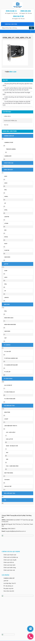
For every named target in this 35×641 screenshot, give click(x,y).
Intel (5, 210)
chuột (6, 419)
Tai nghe (6, 479)
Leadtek (6, 216)
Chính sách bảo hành (9, 565)
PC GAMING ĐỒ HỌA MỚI (11, 365)
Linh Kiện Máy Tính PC (10, 425)
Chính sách (7, 116)
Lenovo (6, 297)
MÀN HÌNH (7, 304)
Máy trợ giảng (8, 473)
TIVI (5, 500)
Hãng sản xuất (8, 169)
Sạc (7, 452)
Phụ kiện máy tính (9, 405)
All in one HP (8, 385)
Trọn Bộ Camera (11, 149)
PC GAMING (7, 344)
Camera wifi (7, 156)
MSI (5, 230)
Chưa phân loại (8, 163)
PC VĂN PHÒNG (8, 378)
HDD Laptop (9, 439)
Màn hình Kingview (10, 324)
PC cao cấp (7, 351)
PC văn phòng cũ (9, 392)
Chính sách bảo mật (9, 570)
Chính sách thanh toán (10, 555)
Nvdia (6, 236)
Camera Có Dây (8, 142)
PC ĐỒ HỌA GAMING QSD (11, 358)
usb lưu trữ (7, 486)
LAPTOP (6, 264)
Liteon (6, 223)
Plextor (6, 250)
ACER (5, 270)
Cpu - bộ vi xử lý (10, 432)
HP (5, 203)
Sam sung (7, 257)
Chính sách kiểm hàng (10, 567)
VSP (5, 338)
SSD (7, 459)
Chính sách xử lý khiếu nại (11, 557)
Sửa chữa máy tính (9, 493)
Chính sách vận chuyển (10, 560)
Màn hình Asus (8, 317)
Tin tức (6, 125)
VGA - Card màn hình (12, 466)
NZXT (5, 243)
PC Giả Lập (7, 371)
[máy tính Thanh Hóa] (17, 5)
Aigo (5, 176)
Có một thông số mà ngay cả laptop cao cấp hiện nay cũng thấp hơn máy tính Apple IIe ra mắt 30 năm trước (16, 103)
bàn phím (7, 412)
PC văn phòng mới (9, 398)
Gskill (6, 196)
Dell (5, 189)
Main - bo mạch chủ (12, 445)
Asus (5, 183)
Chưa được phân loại (10, 120)
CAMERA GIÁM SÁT (9, 135)
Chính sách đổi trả (9, 562)
